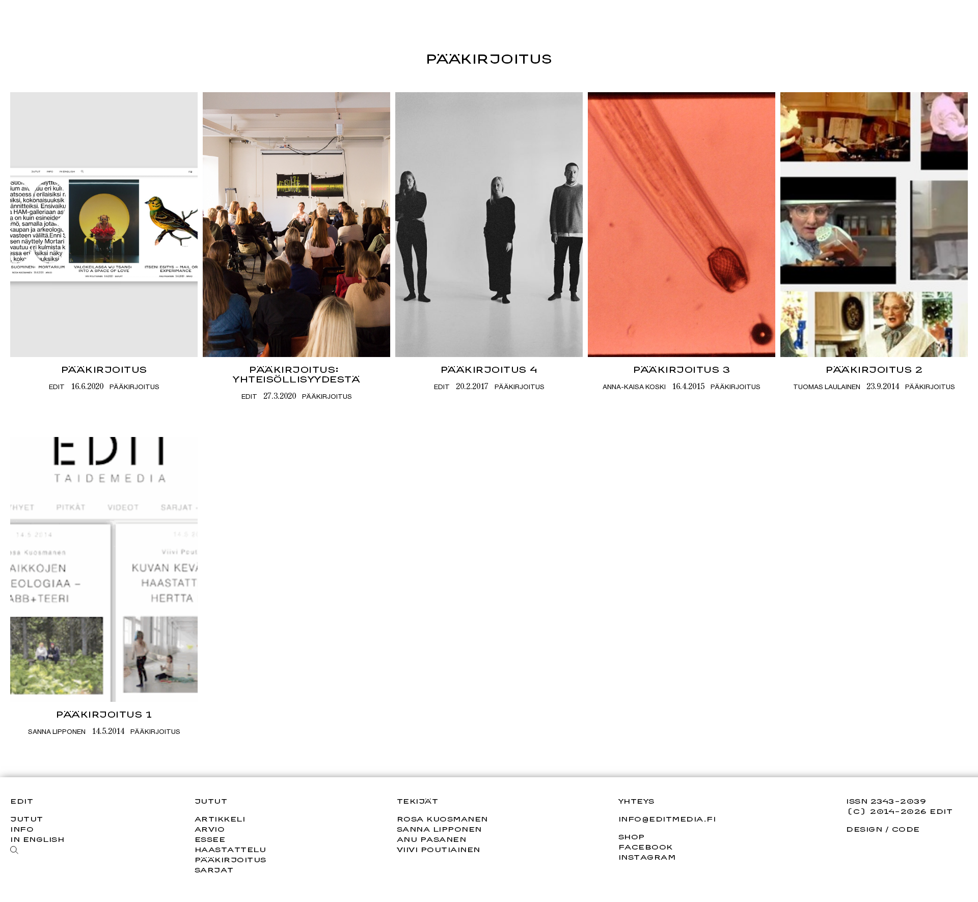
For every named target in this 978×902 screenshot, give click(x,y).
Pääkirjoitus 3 (681, 369)
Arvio (210, 829)
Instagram (647, 857)
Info (22, 829)
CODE (906, 829)
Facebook (645, 847)
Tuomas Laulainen (826, 386)
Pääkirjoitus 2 (874, 369)
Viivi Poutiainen (438, 849)
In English (37, 839)
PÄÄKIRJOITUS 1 (104, 714)
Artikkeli (220, 819)
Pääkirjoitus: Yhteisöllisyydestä (296, 374)
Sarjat (214, 869)
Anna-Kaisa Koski (634, 386)
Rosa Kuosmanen (442, 819)
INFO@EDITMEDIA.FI (667, 819)
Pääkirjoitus (104, 369)
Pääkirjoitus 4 (489, 369)
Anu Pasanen (432, 839)
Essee (210, 839)
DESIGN (864, 829)
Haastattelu (230, 849)
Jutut (26, 819)
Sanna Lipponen (57, 731)
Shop (631, 836)
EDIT (57, 386)
